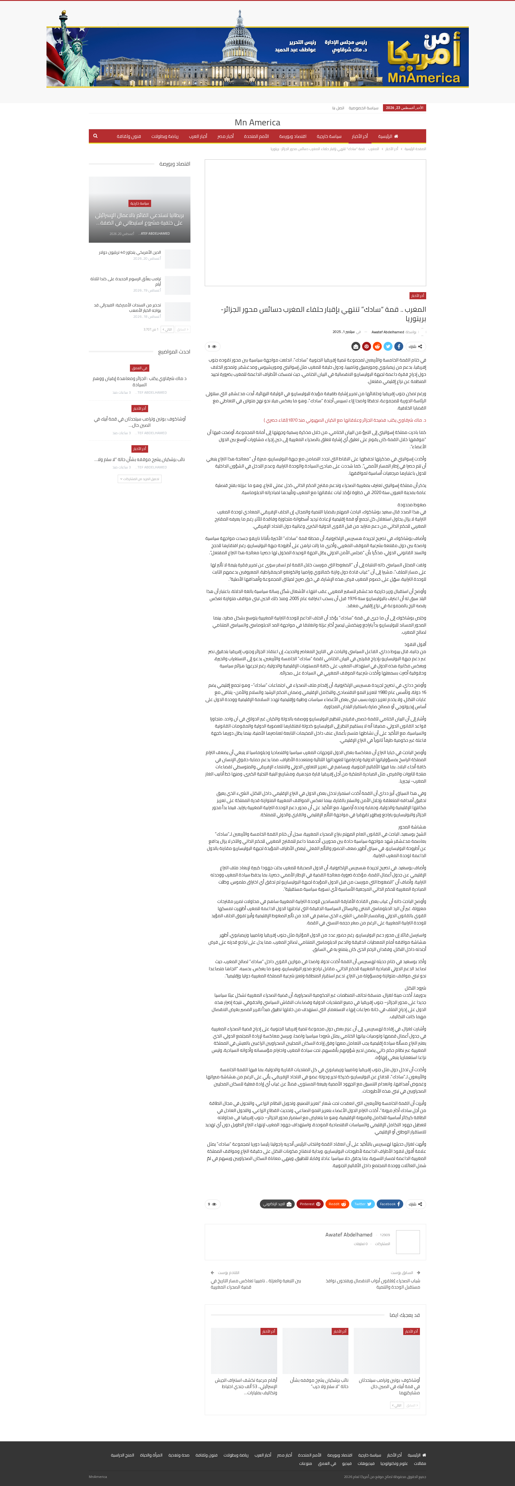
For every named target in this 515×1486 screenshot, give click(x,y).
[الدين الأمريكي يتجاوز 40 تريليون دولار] (177, 259)
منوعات (305, 1463)
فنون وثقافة (129, 136)
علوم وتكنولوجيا (394, 1463)
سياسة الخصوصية (364, 107)
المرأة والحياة (151, 1455)
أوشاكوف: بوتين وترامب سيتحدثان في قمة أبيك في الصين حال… (140, 422)
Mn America (257, 122)
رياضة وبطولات (165, 136)
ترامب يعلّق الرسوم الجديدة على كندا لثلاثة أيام (125, 281)
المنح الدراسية (122, 1455)
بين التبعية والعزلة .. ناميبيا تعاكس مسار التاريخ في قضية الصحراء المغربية (256, 1283)
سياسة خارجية (329, 136)
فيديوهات (366, 1463)
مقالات (420, 1463)
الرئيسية (385, 136)
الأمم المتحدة (256, 136)
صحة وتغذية (179, 1455)
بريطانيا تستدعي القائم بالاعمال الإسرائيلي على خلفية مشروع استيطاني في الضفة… (139, 219)
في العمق (139, 368)
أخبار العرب (198, 136)
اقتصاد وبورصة (292, 136)
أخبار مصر (226, 136)
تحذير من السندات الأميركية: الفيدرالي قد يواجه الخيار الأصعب (127, 307)
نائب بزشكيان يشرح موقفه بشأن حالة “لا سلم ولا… (139, 459)
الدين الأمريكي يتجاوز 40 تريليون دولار (130, 252)
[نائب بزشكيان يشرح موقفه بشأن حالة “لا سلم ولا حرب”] (316, 1351)
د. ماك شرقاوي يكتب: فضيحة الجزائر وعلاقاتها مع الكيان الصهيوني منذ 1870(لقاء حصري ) (345, 420)
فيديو (347, 1463)
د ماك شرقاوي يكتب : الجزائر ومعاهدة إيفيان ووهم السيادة (140, 381)
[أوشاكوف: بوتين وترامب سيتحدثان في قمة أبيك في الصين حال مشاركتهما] (387, 1351)
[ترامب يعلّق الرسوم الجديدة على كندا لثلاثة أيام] (177, 285)
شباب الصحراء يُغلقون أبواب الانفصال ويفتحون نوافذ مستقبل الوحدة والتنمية (373, 1283)
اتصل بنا (338, 107)
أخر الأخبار (360, 136)
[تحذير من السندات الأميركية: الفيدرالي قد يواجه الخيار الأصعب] (177, 311)
